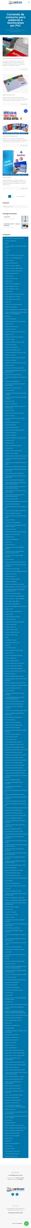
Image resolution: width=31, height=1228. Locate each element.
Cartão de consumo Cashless (12, 265)
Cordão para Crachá (10, 619)
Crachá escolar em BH (10, 739)
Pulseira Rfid (8, 1140)
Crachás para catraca (10, 977)
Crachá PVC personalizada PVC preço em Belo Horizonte (15, 939)
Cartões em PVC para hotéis (12, 568)
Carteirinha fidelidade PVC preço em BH (15, 437)
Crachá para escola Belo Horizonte (14, 767)
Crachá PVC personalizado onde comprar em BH (15, 943)
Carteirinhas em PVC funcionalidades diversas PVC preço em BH (14, 552)
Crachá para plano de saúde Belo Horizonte (16, 834)
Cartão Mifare (8, 291)
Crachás (7, 958)
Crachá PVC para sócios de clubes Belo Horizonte (15, 920)
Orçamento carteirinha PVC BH (13, 1100)
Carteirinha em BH (9, 401)
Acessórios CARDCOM (10, 240)
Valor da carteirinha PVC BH (12, 1153)
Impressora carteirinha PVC (12, 1037)
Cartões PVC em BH (10, 576)
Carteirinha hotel (9, 443)
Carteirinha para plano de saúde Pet (14, 473)
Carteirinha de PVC (10, 390)
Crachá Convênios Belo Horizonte (13, 668)
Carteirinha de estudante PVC (12, 381)
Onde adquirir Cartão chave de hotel (14, 1050)
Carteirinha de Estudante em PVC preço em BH (16, 378)
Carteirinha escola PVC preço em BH (14, 413)
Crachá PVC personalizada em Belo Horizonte (14, 931)
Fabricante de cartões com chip (13, 1020)
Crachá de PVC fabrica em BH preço (14, 704)
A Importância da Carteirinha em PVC (14, 238)
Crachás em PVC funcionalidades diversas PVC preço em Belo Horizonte (15, 967)
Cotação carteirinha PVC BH (12, 632)
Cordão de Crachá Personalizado (13, 611)
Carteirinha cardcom (10, 329)
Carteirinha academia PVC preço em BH (15, 321)
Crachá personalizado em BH (12, 872)
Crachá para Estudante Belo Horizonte (14, 794)
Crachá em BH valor (10, 719)
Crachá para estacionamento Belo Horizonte (13, 783)
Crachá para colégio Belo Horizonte (14, 757)
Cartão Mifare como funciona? (13, 299)
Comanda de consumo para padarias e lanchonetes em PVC (15, 590)
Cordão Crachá (9, 609)
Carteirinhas (8, 542)
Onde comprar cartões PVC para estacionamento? (13, 1082)
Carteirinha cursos (9, 365)
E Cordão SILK (8, 1001)
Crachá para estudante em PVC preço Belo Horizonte (16, 797)
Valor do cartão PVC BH (11, 1156)
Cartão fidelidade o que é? (12, 289)
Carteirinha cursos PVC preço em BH (14, 368)
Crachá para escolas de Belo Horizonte (15, 773)
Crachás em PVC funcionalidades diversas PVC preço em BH (15, 971)
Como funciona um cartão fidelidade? (14, 598)
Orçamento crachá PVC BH (12, 1102)
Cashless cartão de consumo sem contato (15, 586)
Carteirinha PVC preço (10, 529)
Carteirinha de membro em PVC (13, 388)
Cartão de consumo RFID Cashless (13, 268)
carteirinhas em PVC (10, 544)
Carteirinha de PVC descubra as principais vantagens (15, 393)
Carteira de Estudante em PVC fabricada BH (16, 309)
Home (11, 28)
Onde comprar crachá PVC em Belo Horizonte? (14, 1091)
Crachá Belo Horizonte (11, 640)
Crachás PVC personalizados (12, 987)
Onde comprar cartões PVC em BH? (14, 1079)
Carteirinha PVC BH (10, 520)
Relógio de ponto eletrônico (12, 1143)
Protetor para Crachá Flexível (12, 1133)
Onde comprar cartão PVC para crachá (15, 1062)
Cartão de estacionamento (12, 273)
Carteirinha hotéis (9, 440)
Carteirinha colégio (10, 339)
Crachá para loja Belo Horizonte (13, 828)
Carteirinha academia (10, 318)
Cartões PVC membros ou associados (14, 584)
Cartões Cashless (9, 559)
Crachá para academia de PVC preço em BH (16, 749)
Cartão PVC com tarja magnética (13, 304)
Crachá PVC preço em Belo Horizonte (14, 949)
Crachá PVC (8, 888)
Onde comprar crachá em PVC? (13, 1088)
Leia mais (24, 69)
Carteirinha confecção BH (11, 347)
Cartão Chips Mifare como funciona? (14, 255)
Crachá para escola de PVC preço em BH (15, 770)
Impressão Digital (9, 1028)
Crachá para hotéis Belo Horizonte (14, 813)
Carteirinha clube (9, 334)
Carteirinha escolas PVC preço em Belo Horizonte (15, 419)
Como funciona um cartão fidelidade (14, 596)
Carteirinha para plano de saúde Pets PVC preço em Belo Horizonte (15, 483)
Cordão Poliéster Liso (10, 627)
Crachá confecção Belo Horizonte (13, 655)
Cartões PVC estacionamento (12, 579)
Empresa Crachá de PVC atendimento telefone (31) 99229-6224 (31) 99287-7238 (15, 1011)
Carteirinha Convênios (10, 360)
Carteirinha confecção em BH (12, 349)
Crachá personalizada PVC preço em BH (15, 865)
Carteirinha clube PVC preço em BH (14, 337)
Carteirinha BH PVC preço (11, 326)
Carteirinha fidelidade (10, 435)
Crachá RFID (8, 952)
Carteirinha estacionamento (12, 422)
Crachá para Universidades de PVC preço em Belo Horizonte (15, 861)
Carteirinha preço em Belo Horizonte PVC (15, 510)
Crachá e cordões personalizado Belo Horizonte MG (14, 714)
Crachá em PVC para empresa (12, 722)
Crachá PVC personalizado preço (13, 946)
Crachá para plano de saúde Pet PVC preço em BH (16, 841)
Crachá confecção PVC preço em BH (14, 663)
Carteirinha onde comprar (11, 453)
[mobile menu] (29, 2)
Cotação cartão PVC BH (11, 629)
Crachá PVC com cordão (11, 914)
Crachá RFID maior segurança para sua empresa (15, 955)
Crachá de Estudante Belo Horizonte (14, 676)
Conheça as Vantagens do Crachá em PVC (16, 606)
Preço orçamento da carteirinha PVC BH (15, 1128)
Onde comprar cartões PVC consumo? (14, 1076)
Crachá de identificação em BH (13, 688)
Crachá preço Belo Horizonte (12, 883)
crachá (7, 637)
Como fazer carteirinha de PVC (13, 593)
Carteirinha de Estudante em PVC (13, 374)
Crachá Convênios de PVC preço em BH (15, 671)
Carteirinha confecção (10, 344)
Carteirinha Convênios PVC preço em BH (15, 362)
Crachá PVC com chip (10, 912)
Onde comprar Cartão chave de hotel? (15, 1055)
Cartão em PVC (9, 281)
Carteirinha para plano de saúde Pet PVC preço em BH (15, 476)
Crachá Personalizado (10, 867)
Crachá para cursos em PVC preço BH (14, 765)
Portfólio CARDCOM (10, 1122)
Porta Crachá (8, 1120)
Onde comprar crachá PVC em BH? (14, 1095)
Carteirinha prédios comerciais (13, 513)
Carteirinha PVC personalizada (12, 522)
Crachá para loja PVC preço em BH (14, 831)
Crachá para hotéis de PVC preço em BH (15, 815)
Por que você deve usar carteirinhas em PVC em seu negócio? (16, 1116)
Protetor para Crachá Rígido (12, 1135)
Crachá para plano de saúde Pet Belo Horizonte (14, 837)
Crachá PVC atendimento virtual (13, 891)
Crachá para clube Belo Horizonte (13, 752)
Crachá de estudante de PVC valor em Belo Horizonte (16, 679)
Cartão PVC (8, 301)
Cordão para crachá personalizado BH (15, 621)
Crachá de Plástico (9, 690)
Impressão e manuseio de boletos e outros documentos (16, 1031)
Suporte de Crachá (10, 1148)
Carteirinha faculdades (11, 432)
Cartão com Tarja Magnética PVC (13, 257)
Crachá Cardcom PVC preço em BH (14, 650)
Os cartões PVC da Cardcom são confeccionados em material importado (15, 1106)
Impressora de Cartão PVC (11, 1040)
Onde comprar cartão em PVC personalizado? (12, 1058)
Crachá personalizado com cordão (14, 870)
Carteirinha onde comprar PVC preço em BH (16, 456)
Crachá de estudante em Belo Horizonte (15, 682)
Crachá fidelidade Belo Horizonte (13, 742)
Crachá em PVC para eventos (12, 727)
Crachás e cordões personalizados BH (14, 961)
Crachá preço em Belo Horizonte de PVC (15, 885)
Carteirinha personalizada (11, 498)
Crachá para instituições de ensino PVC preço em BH (15, 825)
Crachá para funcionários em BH (13, 810)
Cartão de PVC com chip (11, 278)
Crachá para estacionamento (12, 779)
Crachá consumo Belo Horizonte (13, 665)
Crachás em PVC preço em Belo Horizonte (15, 974)
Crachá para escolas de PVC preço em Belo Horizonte (16, 776)
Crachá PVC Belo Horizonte (12, 906)
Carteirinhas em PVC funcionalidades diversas (14, 548)
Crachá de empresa (10, 673)
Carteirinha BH (8, 324)
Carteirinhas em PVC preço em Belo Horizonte (14, 556)
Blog (17, 28)
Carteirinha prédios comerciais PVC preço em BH (15, 516)
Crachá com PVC (9, 653)
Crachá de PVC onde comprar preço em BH (16, 710)
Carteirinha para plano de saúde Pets (14, 480)
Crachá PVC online (10, 917)
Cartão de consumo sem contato (13, 270)
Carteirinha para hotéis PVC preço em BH (15, 466)
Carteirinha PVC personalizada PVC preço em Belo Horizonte (15, 525)
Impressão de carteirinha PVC (12, 1025)
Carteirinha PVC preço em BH (12, 534)
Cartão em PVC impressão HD (10, 136)
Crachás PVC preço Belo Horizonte (14, 990)
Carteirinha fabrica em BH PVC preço (14, 430)
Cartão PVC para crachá (9, 94)
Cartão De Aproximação (11, 263)
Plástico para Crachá (10, 1109)
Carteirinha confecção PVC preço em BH (15, 352)
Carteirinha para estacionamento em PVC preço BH (15, 459)
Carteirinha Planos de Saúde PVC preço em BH (16, 507)
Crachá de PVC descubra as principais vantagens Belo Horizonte (14, 698)
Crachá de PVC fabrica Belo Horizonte (14, 701)
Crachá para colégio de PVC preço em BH (15, 760)
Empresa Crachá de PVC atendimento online (16, 1004)
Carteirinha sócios (9, 537)
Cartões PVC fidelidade (11, 581)
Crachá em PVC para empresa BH (13, 725)
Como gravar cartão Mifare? (12, 603)
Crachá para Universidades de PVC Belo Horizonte (15, 857)
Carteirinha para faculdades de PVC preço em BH (15, 463)
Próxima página (20, 196)
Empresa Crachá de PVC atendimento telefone (14, 1007)
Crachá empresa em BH (11, 736)
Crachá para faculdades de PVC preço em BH (15, 804)
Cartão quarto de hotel (11, 307)
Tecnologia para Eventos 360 (12, 1151)
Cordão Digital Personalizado (12, 616)
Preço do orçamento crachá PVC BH (14, 1125)
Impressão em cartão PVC (11, 1034)
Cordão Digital (9, 614)
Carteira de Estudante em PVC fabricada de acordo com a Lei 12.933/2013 (16, 313)
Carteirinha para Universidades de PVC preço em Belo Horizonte (14, 495)
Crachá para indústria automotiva (13, 818)
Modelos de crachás (10, 1045)
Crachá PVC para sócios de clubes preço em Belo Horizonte (16, 924)
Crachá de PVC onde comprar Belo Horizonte (14, 707)
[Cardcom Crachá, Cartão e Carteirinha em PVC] (15, 2)
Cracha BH (8, 645)
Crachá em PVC (9, 992)
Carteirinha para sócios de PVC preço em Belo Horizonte (15, 491)
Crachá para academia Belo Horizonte (14, 747)
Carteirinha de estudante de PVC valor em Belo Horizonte (15, 371)
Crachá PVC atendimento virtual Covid (14, 897)
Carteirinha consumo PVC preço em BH (15, 357)
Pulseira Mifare (9, 1138)
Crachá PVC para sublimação (12, 928)
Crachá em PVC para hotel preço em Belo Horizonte (15, 730)
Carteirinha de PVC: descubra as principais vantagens (15, 398)
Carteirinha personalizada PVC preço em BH (16, 501)
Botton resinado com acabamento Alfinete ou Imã (16, 246)
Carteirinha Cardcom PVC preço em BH (15, 331)
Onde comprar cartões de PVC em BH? (15, 1069)
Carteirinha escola (9, 410)
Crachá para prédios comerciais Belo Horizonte (14, 849)
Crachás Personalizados (11, 984)
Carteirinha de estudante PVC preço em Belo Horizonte (15, 384)
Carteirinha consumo (10, 355)
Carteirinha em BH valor (11, 403)
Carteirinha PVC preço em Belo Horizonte (15, 531)
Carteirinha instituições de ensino (13, 445)
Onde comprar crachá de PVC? (13, 1085)
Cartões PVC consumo (10, 573)
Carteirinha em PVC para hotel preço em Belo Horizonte (15, 407)
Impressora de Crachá (10, 1042)
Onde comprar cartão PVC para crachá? (15, 1064)
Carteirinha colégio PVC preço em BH (14, 342)
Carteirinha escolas (10, 415)
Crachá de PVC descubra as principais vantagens (14, 694)
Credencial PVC (9, 995)
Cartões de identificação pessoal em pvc (13, 58)
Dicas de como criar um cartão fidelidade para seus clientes (15, 998)
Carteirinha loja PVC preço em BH (13, 450)
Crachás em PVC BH (10, 963)
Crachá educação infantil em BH (13, 717)
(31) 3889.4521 (16, 1172)
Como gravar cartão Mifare (12, 601)
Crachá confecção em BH (11, 660)
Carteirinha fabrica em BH (11, 427)
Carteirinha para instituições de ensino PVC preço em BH (16, 470)
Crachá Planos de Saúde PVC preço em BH (16, 878)
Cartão (7, 252)
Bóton (6, 243)
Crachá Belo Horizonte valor (12, 642)
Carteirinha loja (9, 448)
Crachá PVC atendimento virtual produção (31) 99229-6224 (15, 903)
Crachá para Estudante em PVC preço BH (15, 801)
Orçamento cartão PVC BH (12, 1097)
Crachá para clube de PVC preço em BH (15, 755)
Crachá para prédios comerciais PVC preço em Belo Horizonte (16, 853)
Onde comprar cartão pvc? (12, 1067)
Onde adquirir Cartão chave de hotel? (14, 1052)
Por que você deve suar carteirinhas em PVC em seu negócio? (16, 1112)
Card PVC (7, 250)
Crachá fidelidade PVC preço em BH (14, 744)
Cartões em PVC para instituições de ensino (16, 571)
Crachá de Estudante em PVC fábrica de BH (16, 685)
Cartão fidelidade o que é (11, 286)
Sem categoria (9, 1146)
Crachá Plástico (9, 880)
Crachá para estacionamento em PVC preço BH (16, 791)
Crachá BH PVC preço (10, 647)
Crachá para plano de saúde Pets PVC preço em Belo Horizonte (16, 845)
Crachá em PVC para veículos (12, 734)
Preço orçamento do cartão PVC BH (14, 1130)
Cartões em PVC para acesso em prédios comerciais (15, 565)
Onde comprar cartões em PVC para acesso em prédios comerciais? (16, 1073)
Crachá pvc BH (9, 909)
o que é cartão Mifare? (11, 1047)
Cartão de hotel (9, 276)
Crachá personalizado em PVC (12, 875)
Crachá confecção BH (10, 658)
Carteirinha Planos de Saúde (12, 504)
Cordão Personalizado (10, 624)
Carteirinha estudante (10, 424)
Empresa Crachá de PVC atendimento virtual (16, 1015)
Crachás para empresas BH (12, 982)
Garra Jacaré (8, 1023)
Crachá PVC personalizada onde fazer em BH (15, 935)
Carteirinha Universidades (11, 539)
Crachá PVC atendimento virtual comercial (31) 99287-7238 (15, 894)
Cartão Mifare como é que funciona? (14, 294)
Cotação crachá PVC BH (11, 634)
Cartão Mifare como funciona (12, 296)
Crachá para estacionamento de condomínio (13, 787)
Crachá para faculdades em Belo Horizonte (16, 807)
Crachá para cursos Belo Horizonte (14, 762)
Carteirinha (8, 316)
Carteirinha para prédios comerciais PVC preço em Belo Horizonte (15, 487)
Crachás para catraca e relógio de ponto (15, 979)
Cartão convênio (7, 177)
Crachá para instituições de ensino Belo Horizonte (15, 821)
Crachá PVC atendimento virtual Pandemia (15, 900)
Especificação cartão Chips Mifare (13, 1017)
